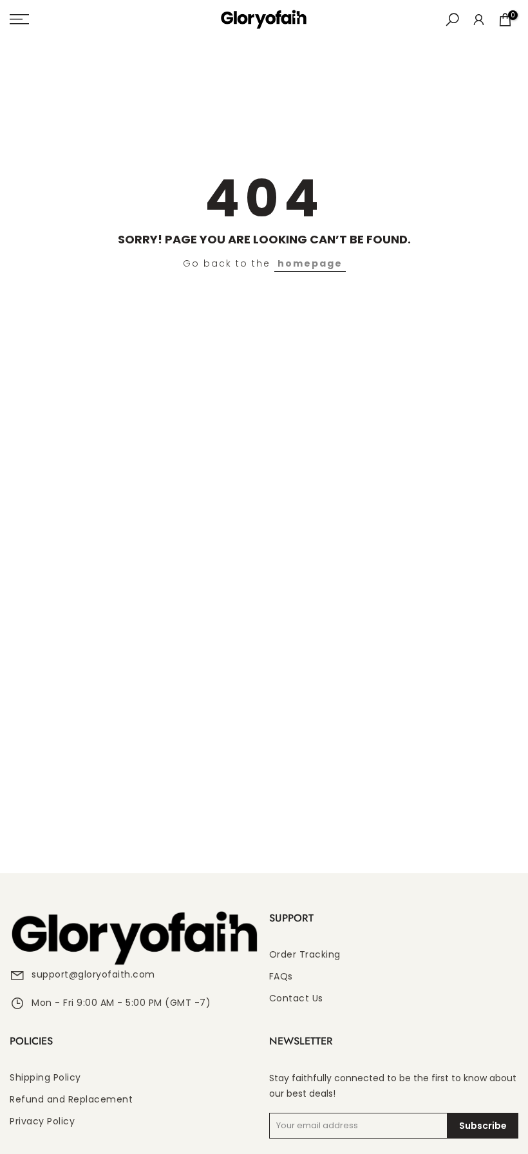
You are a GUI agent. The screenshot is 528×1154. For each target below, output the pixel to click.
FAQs (281, 976)
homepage (310, 263)
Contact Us (296, 998)
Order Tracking (305, 955)
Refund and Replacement (71, 1099)
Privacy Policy (42, 1121)
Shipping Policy (45, 1078)
